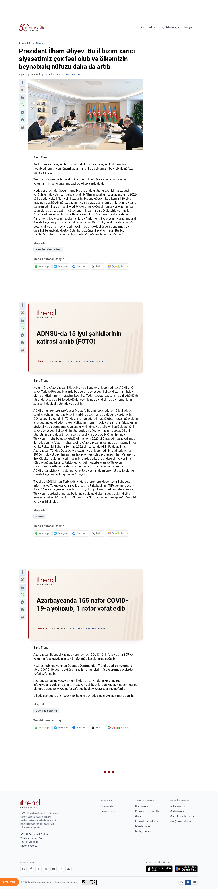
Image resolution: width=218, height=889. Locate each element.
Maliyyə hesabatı (144, 831)
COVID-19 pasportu (46, 710)
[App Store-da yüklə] (159, 868)
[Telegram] (53, 869)
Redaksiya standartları (147, 821)
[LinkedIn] (61, 869)
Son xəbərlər (107, 806)
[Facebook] (31, 869)
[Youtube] (46, 869)
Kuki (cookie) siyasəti (181, 821)
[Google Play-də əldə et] (186, 868)
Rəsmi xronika (108, 811)
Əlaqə (138, 816)
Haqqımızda (141, 806)
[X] (38, 869)
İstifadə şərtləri (177, 806)
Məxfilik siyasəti (178, 811)
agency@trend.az (28, 845)
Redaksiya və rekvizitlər (147, 811)
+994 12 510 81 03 (29, 842)
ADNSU (40, 516)
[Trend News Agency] (30, 803)
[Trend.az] (31, 27)
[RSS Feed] (68, 869)
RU (194, 882)
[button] (22, 82)
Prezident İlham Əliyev (48, 249)
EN (181, 882)
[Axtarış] (142, 27)
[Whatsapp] (23, 869)
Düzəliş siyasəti (143, 826)
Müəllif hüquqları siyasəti (183, 816)
